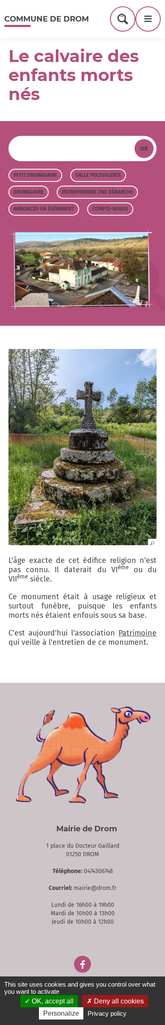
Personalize (61, 1013)
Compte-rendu (110, 209)
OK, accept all (52, 1001)
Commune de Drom (46, 19)
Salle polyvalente (98, 175)
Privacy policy (107, 1013)
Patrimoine (137, 633)
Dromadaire (29, 192)
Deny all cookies (118, 1001)
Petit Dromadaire (35, 175)
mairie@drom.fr (95, 888)
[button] (82, 542)
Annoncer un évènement (44, 209)
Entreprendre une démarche (97, 192)
